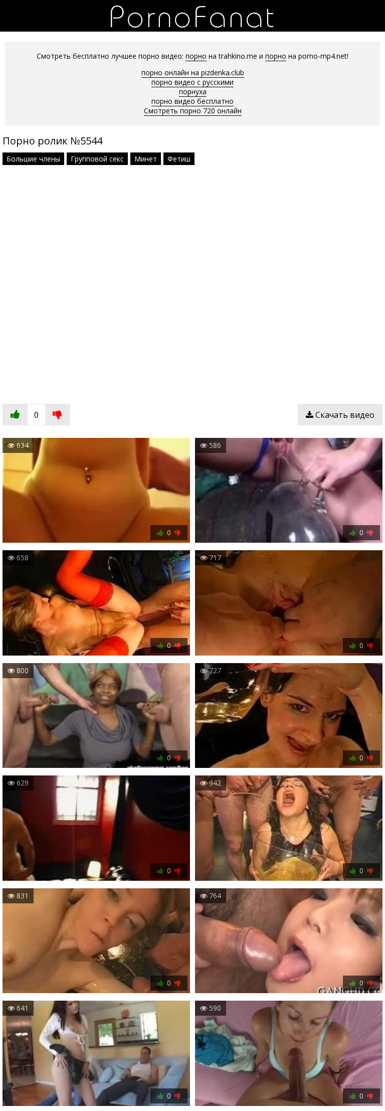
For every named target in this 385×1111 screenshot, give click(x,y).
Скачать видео (343, 414)
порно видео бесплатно (192, 101)
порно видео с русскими (192, 82)
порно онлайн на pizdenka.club (192, 72)
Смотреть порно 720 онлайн (193, 110)
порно (196, 56)
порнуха (193, 91)
